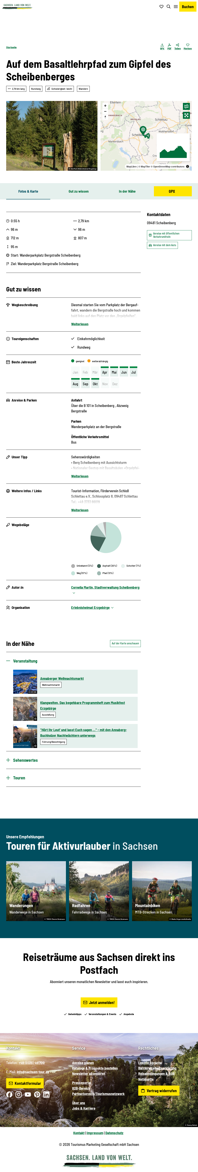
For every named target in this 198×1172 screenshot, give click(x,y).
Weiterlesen (79, 324)
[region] (146, 136)
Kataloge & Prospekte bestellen (95, 1068)
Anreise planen (83, 1062)
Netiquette (146, 1079)
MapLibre (131, 166)
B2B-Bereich (81, 1088)
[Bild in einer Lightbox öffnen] (51, 136)
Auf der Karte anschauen (125, 643)
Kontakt (78, 1133)
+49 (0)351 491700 (32, 1062)
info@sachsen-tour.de (33, 1071)
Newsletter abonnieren (88, 1073)
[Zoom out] (105, 111)
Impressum (95, 1133)
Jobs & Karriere (83, 1108)
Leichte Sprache (150, 1062)
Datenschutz (114, 1133)
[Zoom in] (105, 106)
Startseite (11, 47)
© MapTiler (144, 166)
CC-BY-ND (32, 692)
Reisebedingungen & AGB (156, 1073)
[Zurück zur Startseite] (17, 6)
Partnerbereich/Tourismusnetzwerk (98, 1093)
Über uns (78, 1102)
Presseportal (81, 1082)
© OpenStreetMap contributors (167, 166)
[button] (188, 1167)
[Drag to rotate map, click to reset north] (105, 117)
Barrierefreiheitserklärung (157, 1068)
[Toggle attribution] (187, 166)
